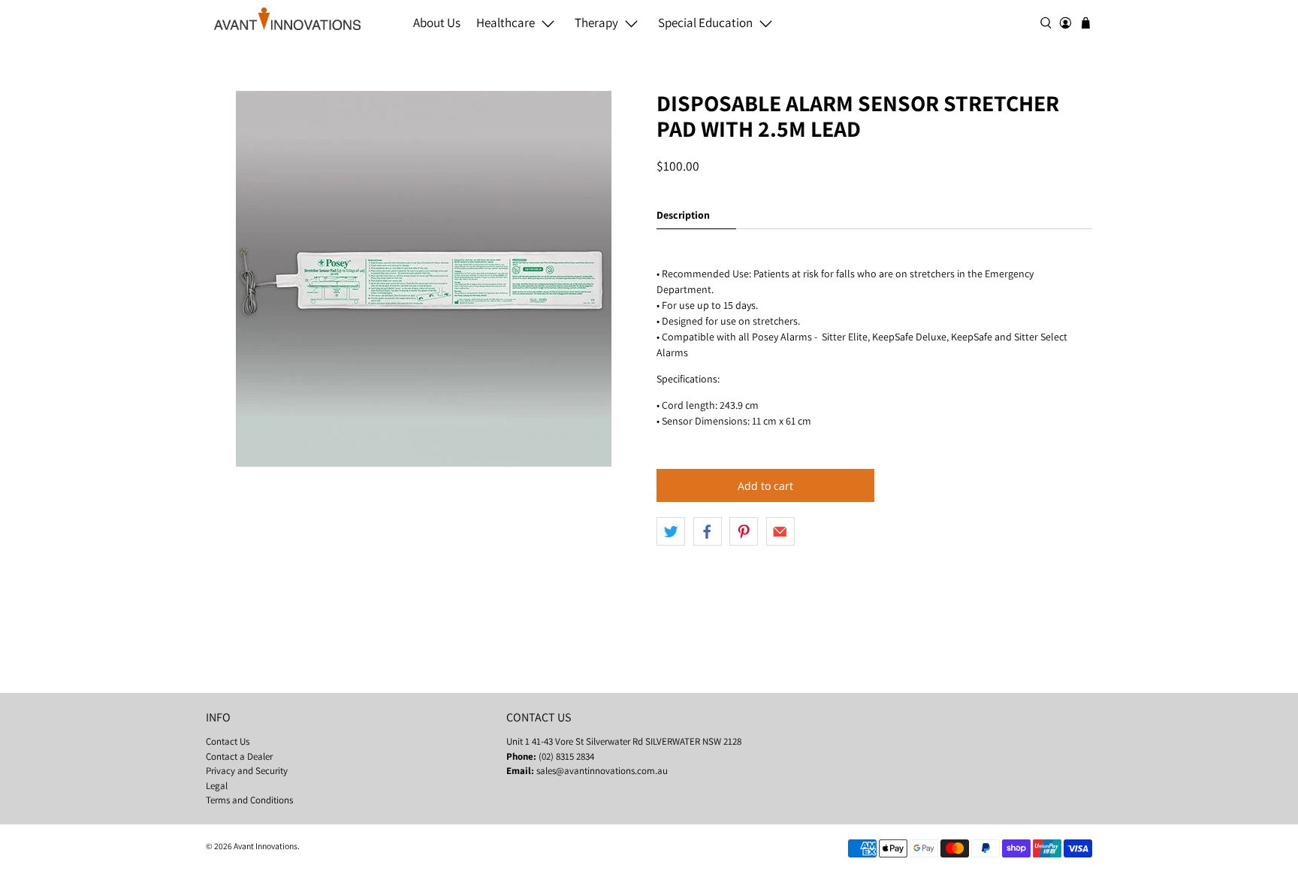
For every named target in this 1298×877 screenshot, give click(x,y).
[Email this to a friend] (780, 531)
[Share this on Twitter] (671, 531)
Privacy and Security (247, 770)
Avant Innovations (265, 845)
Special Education (705, 22)
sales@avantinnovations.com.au (602, 770)
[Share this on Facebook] (707, 531)
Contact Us (227, 741)
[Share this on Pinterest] (743, 531)
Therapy (596, 22)
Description (683, 215)
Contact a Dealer (239, 756)
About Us (436, 22)
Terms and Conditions (249, 800)
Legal (217, 785)
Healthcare (505, 22)
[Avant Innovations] (287, 19)
